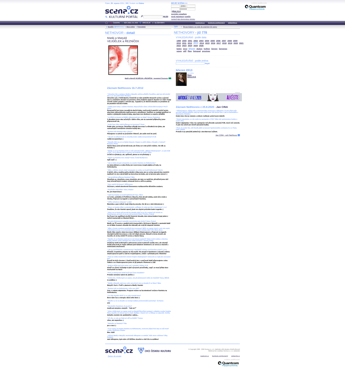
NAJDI (165, 17)
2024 (190, 46)
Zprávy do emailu (114, 356)
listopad (197, 51)
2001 (190, 41)
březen (192, 49)
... (169, 78)
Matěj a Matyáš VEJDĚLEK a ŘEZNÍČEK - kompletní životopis (146, 78)
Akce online (130, 27)
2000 (184, 41)
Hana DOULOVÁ (191, 76)
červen (214, 49)
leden (179, 49)
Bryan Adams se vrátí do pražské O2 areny (200, 27)
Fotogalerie (141, 27)
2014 (202, 43)
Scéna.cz (109, 7)
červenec (223, 49)
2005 (213, 41)
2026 (201, 46)
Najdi (207, 63)
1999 (179, 41)
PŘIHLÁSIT (176, 12)
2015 (207, 43)
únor (185, 49)
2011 (184, 43)
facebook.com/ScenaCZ (216, 23)
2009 (235, 41)
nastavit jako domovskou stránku (183, 19)
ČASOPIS (116, 23)
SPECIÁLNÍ (146, 23)
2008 (229, 41)
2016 (213, 43)
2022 (179, 46)
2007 (224, 41)
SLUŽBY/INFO (160, 23)
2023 (184, 46)
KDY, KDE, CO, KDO (131, 23)
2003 (201, 41)
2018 (224, 43)
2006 (218, 41)
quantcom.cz (200, 23)
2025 (196, 46)
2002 (196, 41)
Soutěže (111, 27)
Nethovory (120, 27)
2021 (241, 43)
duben (199, 49)
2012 (190, 43)
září (184, 51)
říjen (190, 51)
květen (207, 49)
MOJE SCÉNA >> (179, 3)
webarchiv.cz (232, 23)
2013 (195, 43)
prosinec (206, 51)
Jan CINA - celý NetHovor (226, 135)
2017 (219, 43)
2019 (230, 43)
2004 (207, 41)
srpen (179, 51)
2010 (179, 43)
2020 (236, 43)
